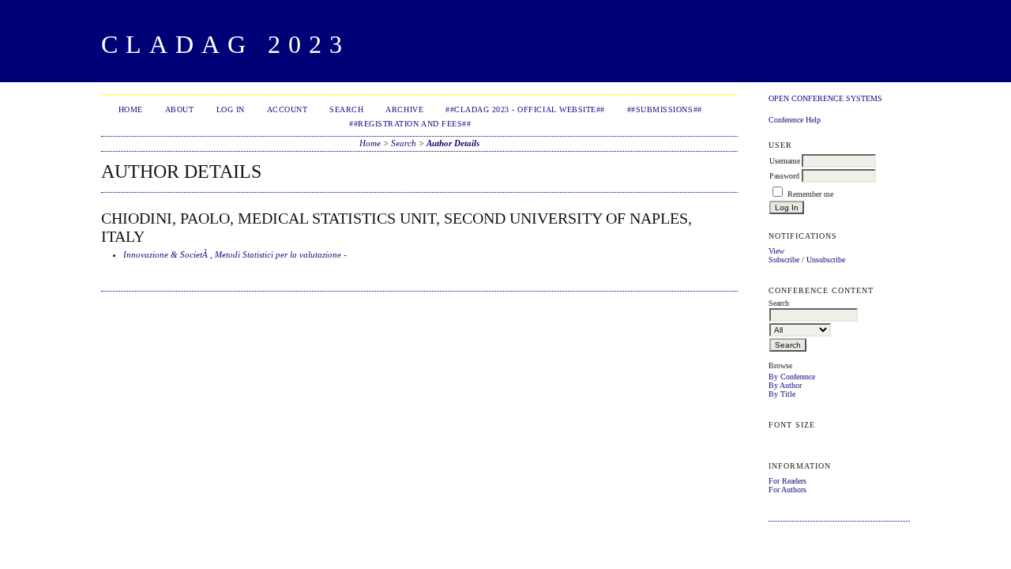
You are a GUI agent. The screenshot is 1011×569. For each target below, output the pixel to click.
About (179, 109)
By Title (782, 394)
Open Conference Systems (825, 98)
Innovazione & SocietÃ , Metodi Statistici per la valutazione (232, 254)
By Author (785, 385)
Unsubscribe (825, 259)
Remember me (810, 194)
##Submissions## (664, 109)
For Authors (787, 489)
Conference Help (795, 119)
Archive (404, 109)
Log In (230, 109)
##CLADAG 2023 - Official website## (525, 109)
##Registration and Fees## (410, 123)
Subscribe (784, 259)
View (776, 251)
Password (784, 175)
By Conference (792, 376)
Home (130, 109)
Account (287, 109)
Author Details (453, 143)
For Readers (787, 481)
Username (784, 160)
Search (346, 109)
